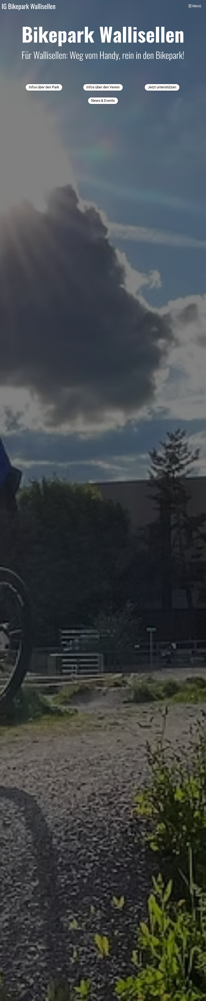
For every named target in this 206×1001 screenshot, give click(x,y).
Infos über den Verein (103, 87)
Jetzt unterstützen (162, 87)
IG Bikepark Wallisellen (29, 6)
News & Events (103, 101)
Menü (196, 6)
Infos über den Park (44, 87)
